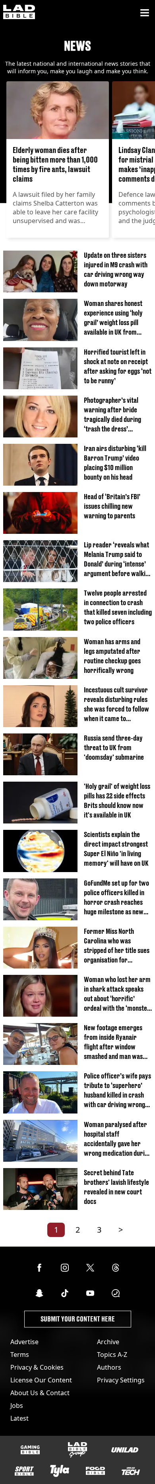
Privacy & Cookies (37, 1367)
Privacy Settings (121, 1380)
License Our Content (41, 1380)
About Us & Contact (40, 1392)
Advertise (24, 1341)
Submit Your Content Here (78, 1319)
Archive (108, 1341)
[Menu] (144, 12)
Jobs (16, 1405)
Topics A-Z (112, 1354)
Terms (19, 1354)
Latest (19, 1418)
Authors (109, 1367)
